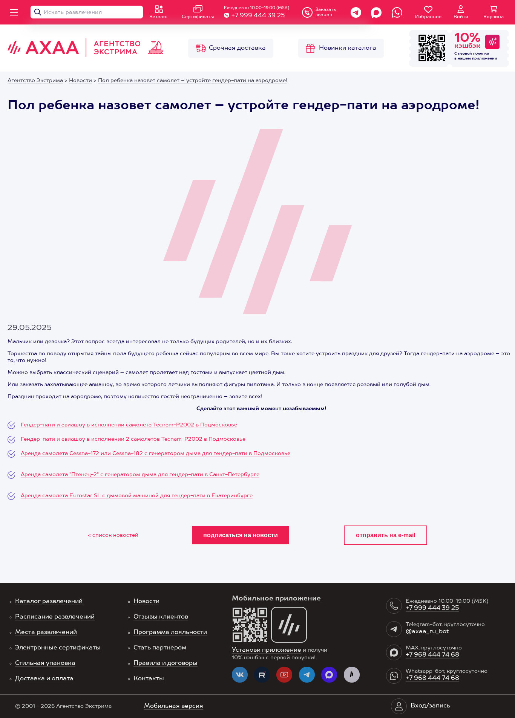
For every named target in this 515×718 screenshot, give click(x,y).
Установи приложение (266, 650)
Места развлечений (46, 632)
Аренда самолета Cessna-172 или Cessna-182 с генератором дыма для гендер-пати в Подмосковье (155, 453)
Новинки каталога (347, 48)
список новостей (115, 535)
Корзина (493, 17)
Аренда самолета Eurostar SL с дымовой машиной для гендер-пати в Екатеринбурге (137, 495)
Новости (146, 602)
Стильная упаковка (45, 663)
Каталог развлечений (49, 602)
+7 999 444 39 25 (258, 16)
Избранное (428, 17)
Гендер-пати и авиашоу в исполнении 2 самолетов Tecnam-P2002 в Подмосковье (133, 439)
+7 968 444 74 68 (432, 655)
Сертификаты (198, 17)
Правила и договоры (165, 663)
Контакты (148, 679)
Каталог (159, 17)
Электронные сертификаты (58, 648)
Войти (461, 17)
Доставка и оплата (44, 679)
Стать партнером (159, 648)
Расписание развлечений (55, 617)
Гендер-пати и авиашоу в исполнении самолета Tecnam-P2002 (107, 425)
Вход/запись (430, 706)
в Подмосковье (215, 425)
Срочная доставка (237, 48)
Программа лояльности (170, 632)
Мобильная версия (173, 706)
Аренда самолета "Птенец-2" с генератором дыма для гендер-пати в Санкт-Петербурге (140, 474)
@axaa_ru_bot (427, 632)
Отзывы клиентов (160, 617)
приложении (484, 58)
